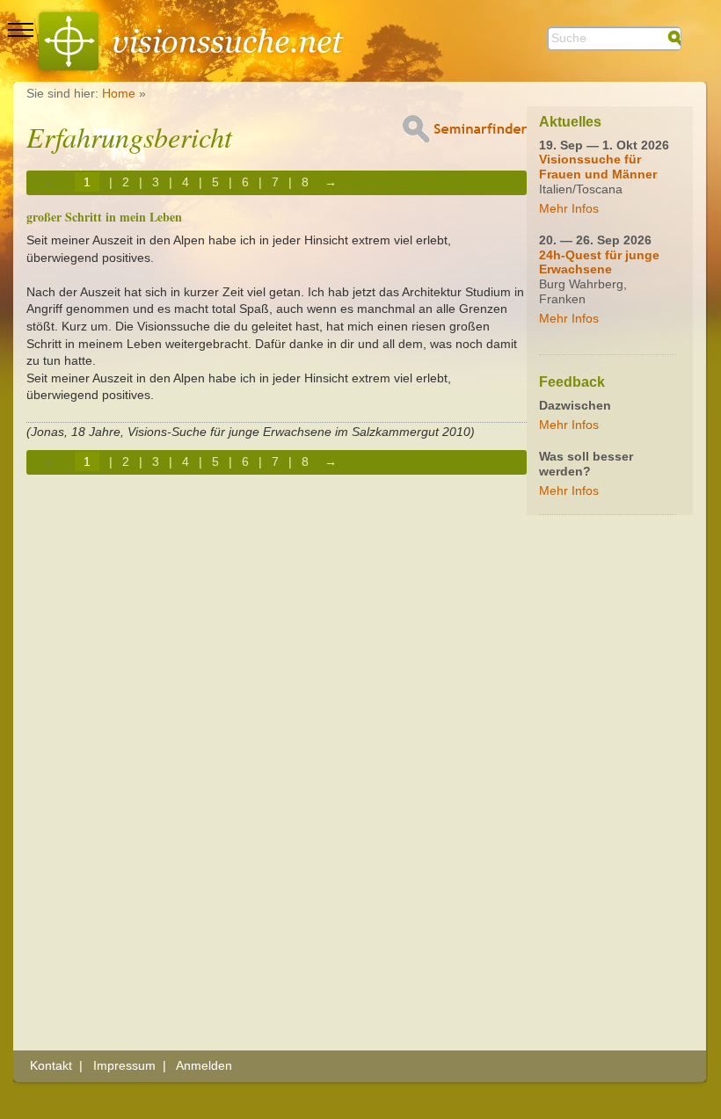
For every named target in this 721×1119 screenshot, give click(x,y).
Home (118, 93)
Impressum (124, 1065)
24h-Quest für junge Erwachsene (599, 262)
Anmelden (204, 1065)
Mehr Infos (569, 208)
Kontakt (51, 1065)
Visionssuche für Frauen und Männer (598, 166)
